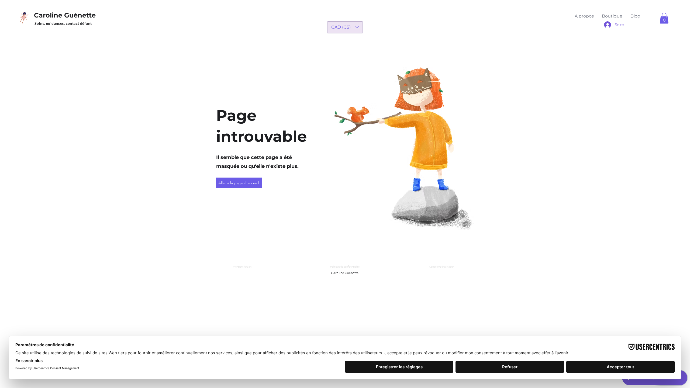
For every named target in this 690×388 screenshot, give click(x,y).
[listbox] (345, 27)
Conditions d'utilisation (441, 266)
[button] (664, 18)
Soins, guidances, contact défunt (63, 23)
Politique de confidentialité (345, 266)
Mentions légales (242, 266)
